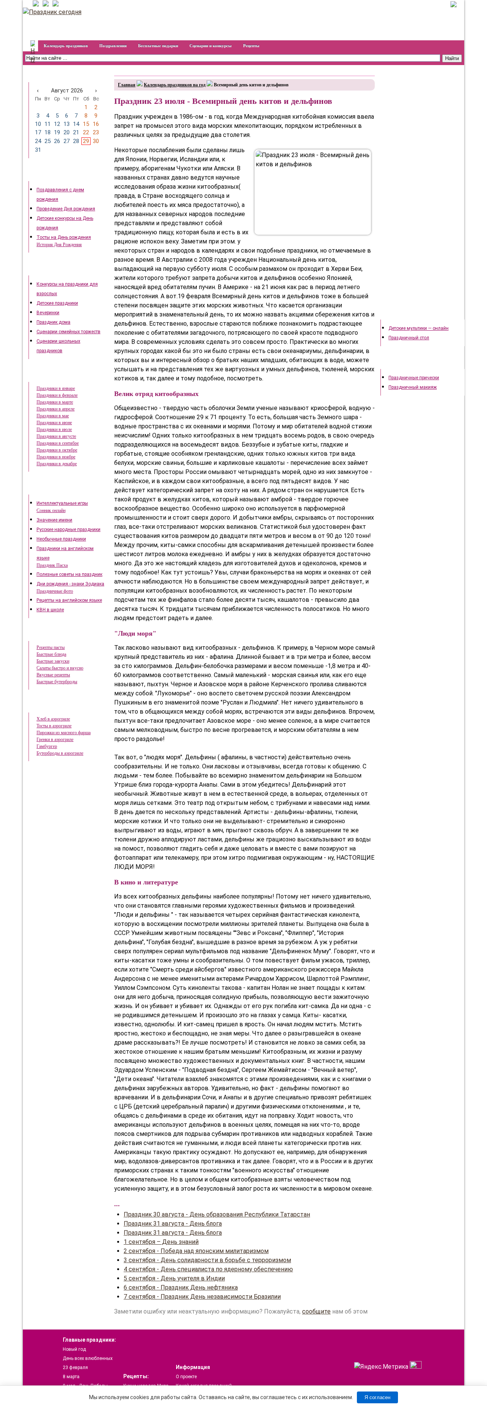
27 (67, 141)
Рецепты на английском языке (69, 600)
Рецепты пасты (51, 647)
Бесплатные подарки (158, 45)
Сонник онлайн (51, 510)
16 (96, 124)
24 (38, 141)
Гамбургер (47, 746)
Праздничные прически (413, 377)
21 (76, 132)
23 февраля (75, 1367)
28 (76, 141)
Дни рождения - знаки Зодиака (70, 584)
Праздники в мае (53, 415)
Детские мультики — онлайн (418, 328)
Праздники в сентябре (58, 443)
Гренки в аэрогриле (55, 739)
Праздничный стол (408, 337)
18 (48, 132)
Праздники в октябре (57, 450)
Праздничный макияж (412, 387)
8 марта (71, 1376)
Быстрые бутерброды (57, 681)
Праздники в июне (54, 422)
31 (38, 149)
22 (86, 132)
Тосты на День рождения (64, 237)
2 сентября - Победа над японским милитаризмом (196, 1251)
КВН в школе (50, 609)
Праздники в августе (56, 436)
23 (96, 132)
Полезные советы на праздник (69, 574)
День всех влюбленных (88, 1358)
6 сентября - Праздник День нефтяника (181, 1287)
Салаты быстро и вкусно (60, 668)
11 (48, 124)
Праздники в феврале (57, 395)
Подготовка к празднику (417, 313)
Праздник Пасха (52, 565)
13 (67, 124)
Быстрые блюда (51, 654)
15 (86, 124)
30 (96, 141)
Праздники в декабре (57, 463)
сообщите (316, 1311)
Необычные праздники (61, 539)
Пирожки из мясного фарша (64, 732)
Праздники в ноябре (56, 457)
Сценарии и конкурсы (210, 45)
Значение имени (54, 520)
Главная (126, 84)
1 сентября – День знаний (161, 1241)
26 (57, 141)
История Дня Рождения (59, 244)
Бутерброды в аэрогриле (60, 753)
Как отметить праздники (65, 269)
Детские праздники (57, 303)
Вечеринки (48, 312)
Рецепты (251, 45)
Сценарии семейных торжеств (68, 331)
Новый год (74, 1349)
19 (57, 132)
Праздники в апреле (56, 409)
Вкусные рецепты (53, 674)
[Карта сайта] (44, 4)
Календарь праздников (66, 45)
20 (67, 132)
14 (76, 124)
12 (57, 124)
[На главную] (34, 4)
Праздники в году (58, 376)
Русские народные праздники (68, 529)
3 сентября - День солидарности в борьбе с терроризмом (207, 1260)
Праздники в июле (54, 429)
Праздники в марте (55, 402)
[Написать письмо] (54, 4)
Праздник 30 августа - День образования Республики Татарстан (217, 1214)
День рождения (55, 175)
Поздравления (113, 45)
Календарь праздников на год (174, 84)
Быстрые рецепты (59, 635)
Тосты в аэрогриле (54, 725)
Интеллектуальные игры (62, 503)
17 (38, 132)
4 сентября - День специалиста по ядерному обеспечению (208, 1269)
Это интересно (54, 488)
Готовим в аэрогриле (61, 706)
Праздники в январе (56, 388)
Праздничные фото (55, 591)
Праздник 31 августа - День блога (173, 1223)
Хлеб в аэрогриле (53, 719)
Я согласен (377, 1397)
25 (48, 141)
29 (86, 141)
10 (38, 124)
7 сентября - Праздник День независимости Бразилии (202, 1296)
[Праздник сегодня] (52, 12)
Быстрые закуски (53, 661)
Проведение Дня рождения (66, 209)
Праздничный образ (412, 363)
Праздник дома (53, 322)
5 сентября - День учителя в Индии (174, 1278)
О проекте (186, 1376)
